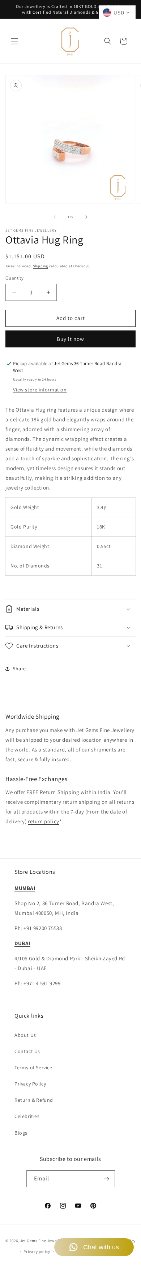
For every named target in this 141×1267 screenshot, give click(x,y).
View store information (40, 389)
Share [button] (19, 668)
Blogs (20, 1133)
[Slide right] (86, 217)
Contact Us (27, 1051)
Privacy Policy (30, 1083)
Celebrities (27, 1116)
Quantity (14, 278)
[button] (14, 41)
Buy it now (70, 339)
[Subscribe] (107, 1178)
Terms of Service (33, 1067)
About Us (25, 1035)
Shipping (40, 266)
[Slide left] (55, 217)
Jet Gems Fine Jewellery (42, 1240)
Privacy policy (37, 1251)
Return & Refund (33, 1100)
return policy (43, 821)
